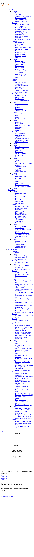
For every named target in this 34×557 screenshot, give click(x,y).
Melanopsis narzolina (21, 92)
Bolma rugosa (19, 61)
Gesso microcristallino (21, 85)
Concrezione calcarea (21, 13)
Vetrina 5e (14, 406)
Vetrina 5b (14, 340)
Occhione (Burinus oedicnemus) (20, 384)
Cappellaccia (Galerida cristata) (24, 365)
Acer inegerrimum (20, 110)
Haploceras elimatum (21, 135)
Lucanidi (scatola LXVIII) (22, 269)
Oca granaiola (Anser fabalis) (23, 415)
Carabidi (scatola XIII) (21, 262)
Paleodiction (18, 122)
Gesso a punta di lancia (21, 82)
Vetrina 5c (14, 360)
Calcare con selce (20, 133)
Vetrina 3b (14, 314)
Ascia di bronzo (19, 228)
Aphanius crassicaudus (21, 90)
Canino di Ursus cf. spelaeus (23, 186)
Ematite (17, 165)
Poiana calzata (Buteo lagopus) (24, 325)
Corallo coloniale (20, 54)
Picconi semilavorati (21, 208)
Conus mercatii (19, 66)
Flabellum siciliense (20, 52)
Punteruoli (18, 209)
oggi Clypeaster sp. (20, 287)
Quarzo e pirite (19, 183)
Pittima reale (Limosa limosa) (23, 393)
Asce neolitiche (19, 203)
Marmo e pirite (19, 155)
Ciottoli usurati (19, 211)
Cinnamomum (19, 109)
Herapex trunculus (20, 67)
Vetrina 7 (14, 94)
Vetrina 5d (14, 372)
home (2, 479)
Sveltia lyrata (19, 64)
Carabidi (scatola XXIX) (22, 266)
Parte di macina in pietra (22, 233)
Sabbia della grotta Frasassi (23, 16)
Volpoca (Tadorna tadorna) (23, 416)
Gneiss (17, 181)
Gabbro (17, 160)
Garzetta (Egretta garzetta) (22, 408)
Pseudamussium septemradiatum (19, 43)
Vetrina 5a (14, 324)
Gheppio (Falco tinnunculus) (23, 327)
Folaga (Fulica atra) (20, 400)
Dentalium (18, 51)
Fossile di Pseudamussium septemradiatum (22, 25)
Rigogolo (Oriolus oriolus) (22, 370)
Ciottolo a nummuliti (21, 21)
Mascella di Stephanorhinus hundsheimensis (23, 30)
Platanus (17, 107)
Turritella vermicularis (21, 71)
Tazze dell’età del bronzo (22, 234)
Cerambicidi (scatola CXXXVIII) (21, 276)
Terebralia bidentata (20, 114)
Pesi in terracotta (20, 216)
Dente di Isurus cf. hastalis (22, 125)
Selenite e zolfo (19, 99)
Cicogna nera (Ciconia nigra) (23, 405)
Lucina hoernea (19, 123)
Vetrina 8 (14, 102)
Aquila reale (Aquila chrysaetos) (21, 337)
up (1, 475)
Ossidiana (18, 170)
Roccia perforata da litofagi (23, 47)
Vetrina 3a (14, 279)
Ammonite (18, 150)
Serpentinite (18, 127)
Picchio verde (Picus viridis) (23, 332)
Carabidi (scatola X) (21, 259)
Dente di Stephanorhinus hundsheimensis (22, 33)
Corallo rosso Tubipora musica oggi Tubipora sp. (24, 285)
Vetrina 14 (14, 158)
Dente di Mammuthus (21, 28)
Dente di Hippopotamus (22, 147)
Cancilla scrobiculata (21, 62)
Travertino (18, 14)
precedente (4, 476)
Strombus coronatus (21, 157)
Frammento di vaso (20, 248)
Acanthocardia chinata (21, 49)
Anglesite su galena (20, 166)
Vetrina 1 (14, 11)
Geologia (10, 9)
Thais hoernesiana (20, 72)
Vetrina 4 (14, 59)
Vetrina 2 (14, 23)
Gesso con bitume (20, 97)
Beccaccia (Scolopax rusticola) (24, 395)
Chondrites (18, 130)
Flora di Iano (19, 152)
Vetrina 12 (14, 143)
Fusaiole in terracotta (21, 214)
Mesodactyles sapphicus (22, 138)
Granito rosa (18, 180)
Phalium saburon (20, 69)
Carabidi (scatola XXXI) (22, 267)
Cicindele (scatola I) (21, 256)
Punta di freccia (19, 200)
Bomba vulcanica (20, 162)
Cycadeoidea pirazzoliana (22, 19)
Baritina (17, 128)
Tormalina (18, 168)
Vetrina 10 (14, 120)
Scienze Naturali (12, 249)
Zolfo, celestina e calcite (22, 100)
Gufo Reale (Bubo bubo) (22, 329)
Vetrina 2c (14, 264)
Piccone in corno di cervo (22, 206)
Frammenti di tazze (20, 238)
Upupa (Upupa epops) (21, 350)
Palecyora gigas (19, 148)
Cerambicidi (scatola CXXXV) (24, 274)
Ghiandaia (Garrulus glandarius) (21, 374)
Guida (6, 8)
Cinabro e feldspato (20, 153)
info (2, 431)
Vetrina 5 (14, 79)
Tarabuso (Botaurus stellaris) (23, 410)
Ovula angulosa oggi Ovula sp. (24, 312)
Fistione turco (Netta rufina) (23, 421)
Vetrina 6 (14, 80)
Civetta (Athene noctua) (22, 330)
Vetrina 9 (14, 112)
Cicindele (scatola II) (21, 257)
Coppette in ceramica (21, 241)
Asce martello (19, 201)
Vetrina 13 (14, 145)
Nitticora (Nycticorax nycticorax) (21, 412)
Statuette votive (19, 243)
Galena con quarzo (20, 171)
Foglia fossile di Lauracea (22, 39)
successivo (4, 478)
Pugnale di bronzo (20, 226)
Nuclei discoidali (20, 195)
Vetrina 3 (14, 41)
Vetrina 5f (14, 419)
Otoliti (17, 77)
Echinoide (18, 178)
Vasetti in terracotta (20, 244)
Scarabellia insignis (20, 95)
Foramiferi (18, 46)
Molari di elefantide (20, 18)
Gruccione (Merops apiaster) (23, 348)
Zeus (16, 105)
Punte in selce (19, 198)
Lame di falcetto (19, 213)
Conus (17, 117)
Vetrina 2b (14, 261)
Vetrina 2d (14, 271)
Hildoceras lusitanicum (21, 142)
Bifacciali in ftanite (20, 193)
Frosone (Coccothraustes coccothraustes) (22, 367)
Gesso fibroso (19, 84)
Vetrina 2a (14, 254)
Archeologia (11, 190)
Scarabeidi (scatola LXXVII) (23, 272)
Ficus (16, 115)
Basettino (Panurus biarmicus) (23, 358)
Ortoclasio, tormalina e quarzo (23, 163)
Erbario (17, 252)
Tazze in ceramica (20, 219)
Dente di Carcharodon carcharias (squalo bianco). (22, 75)
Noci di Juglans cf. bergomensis (20, 56)
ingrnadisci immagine (7, 496)
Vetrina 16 (14, 175)
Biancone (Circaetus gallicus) (23, 335)
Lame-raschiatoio (20, 196)
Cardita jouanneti (20, 119)
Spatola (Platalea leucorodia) (23, 418)
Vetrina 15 (14, 173)
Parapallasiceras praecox (22, 185)
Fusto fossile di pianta (21, 89)
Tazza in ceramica (20, 221)
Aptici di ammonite (20, 137)
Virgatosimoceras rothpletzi (23, 140)
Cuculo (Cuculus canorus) (22, 333)
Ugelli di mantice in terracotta (23, 218)
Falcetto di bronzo (20, 223)
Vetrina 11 (14, 132)
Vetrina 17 (14, 188)
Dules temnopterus (20, 176)
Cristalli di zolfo (19, 87)
